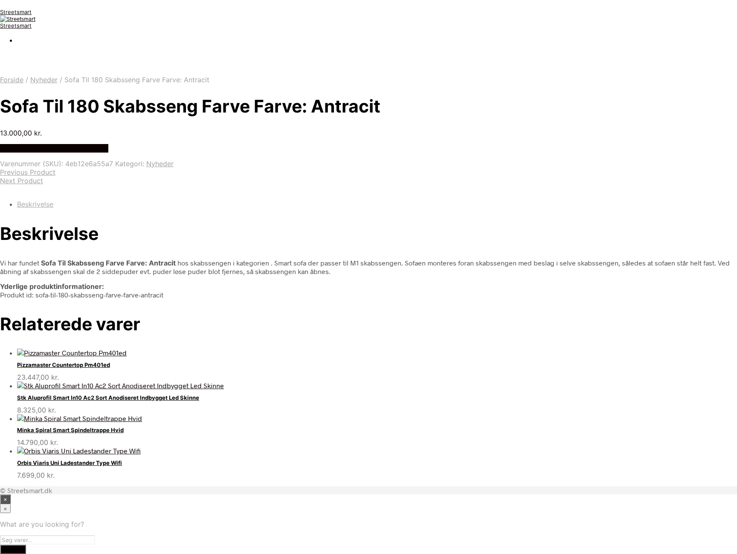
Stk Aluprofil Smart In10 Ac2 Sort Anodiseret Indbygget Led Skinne (108, 397)
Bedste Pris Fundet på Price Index (54, 148)
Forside (11, 79)
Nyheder (44, 79)
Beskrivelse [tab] (35, 204)
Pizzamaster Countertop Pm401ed (63, 364)
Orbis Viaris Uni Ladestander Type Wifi (69, 462)
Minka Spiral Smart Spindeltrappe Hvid (70, 430)
